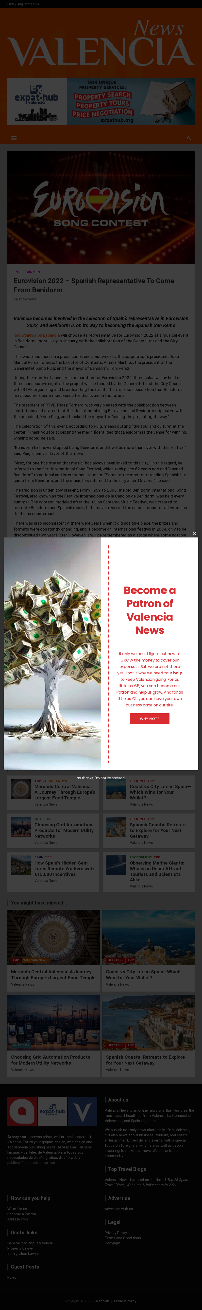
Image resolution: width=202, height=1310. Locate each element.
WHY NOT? (149, 718)
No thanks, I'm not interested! (101, 777)
